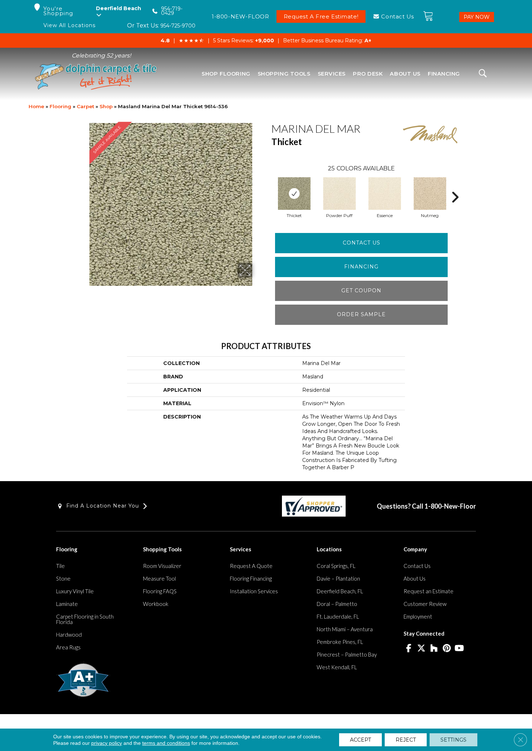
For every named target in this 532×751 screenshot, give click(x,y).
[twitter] (421, 648)
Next (454, 186)
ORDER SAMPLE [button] (361, 314)
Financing (361, 266)
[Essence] (385, 193)
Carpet (85, 106)
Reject (406, 740)
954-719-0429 (171, 11)
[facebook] (409, 648)
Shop (106, 106)
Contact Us (361, 242)
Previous (267, 186)
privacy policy (106, 743)
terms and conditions (166, 743)
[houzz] (434, 648)
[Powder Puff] (339, 193)
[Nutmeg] (430, 193)
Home (36, 106)
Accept (360, 740)
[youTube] (459, 648)
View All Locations (69, 25)
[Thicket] (294, 193)
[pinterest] (447, 648)
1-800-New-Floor (450, 506)
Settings (453, 740)
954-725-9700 (177, 25)
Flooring (60, 106)
